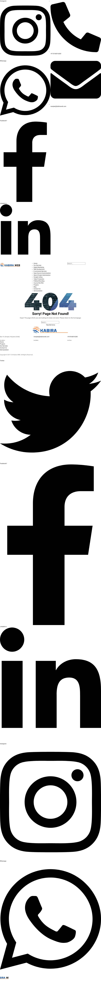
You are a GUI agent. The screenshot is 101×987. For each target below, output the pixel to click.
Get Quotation (38, 291)
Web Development (39, 269)
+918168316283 (72, 336)
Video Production (39, 279)
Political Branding (39, 281)
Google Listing (38, 277)
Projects (36, 285)
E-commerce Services (40, 271)
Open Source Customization (42, 273)
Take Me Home (50, 325)
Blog (35, 287)
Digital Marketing (39, 267)
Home (35, 263)
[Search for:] (76, 263)
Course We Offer (39, 283)
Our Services (37, 265)
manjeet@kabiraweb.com (41, 336)
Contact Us (37, 289)
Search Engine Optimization (42, 275)
